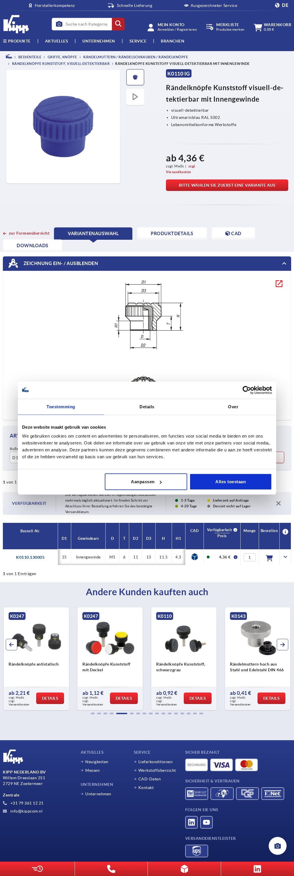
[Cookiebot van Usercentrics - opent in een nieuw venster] (247, 390)
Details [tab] (147, 406)
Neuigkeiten (97, 761)
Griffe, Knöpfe (62, 57)
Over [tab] (233, 406)
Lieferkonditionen (155, 761)
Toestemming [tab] (61, 406)
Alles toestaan (230, 481)
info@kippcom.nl (25, 811)
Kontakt (146, 787)
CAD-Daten (149, 779)
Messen (92, 770)
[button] (93, 713)
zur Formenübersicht (29, 233)
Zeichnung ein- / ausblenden (60, 263)
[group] (36, 658)
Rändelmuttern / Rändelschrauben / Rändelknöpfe (135, 57)
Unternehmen (98, 41)
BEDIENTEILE (29, 57)
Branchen (172, 41)
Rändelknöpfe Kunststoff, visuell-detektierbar (60, 64)
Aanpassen (143, 481)
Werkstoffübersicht (157, 770)
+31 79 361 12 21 (26, 803)
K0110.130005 (30, 557)
